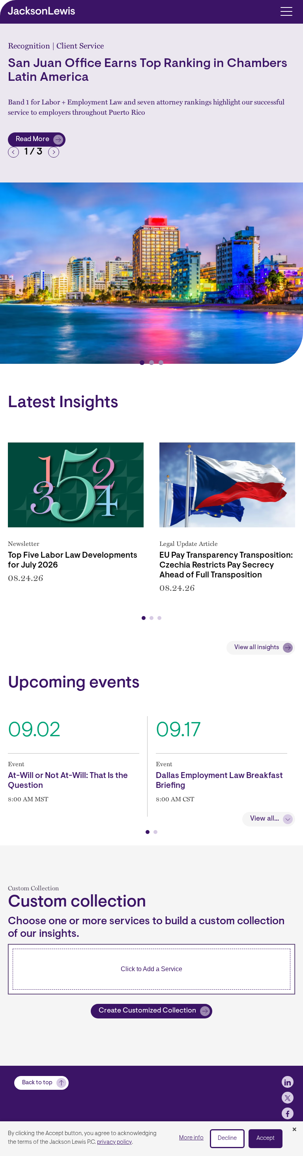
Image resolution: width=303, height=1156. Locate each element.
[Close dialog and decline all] (294, 1130)
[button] (13, 152)
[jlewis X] (288, 1098)
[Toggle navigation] (286, 11)
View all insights (256, 647)
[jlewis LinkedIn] (288, 1082)
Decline (227, 1138)
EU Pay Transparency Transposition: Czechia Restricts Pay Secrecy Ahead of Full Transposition (226, 565)
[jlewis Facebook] (288, 1113)
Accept (265, 1138)
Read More (40, 141)
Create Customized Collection (147, 1011)
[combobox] (151, 969)
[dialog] (151, 1138)
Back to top (37, 1083)
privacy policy (114, 1142)
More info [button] (191, 1138)
